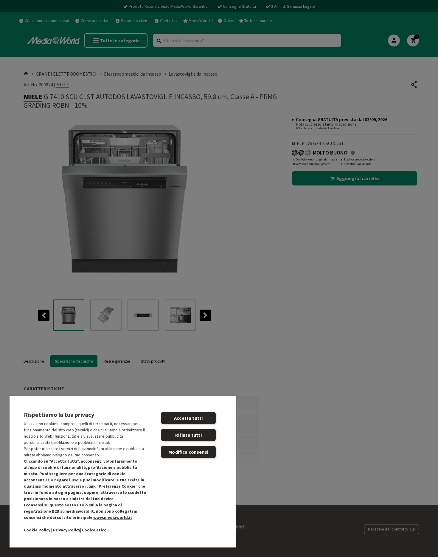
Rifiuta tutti (188, 435)
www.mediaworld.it (112, 517)
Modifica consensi (188, 452)
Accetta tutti (188, 418)
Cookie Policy (37, 530)
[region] (123, 471)
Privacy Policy (66, 530)
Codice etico (94, 530)
